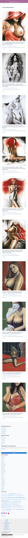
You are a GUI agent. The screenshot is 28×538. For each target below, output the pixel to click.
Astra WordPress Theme (21, 534)
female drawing (15, 497)
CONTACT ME (6, 522)
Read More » (3, 132)
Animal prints (3, 439)
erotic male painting (21, 495)
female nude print (24, 499)
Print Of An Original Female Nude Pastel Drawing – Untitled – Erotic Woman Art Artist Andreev (12, 373)
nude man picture (3, 509)
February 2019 (3, 488)
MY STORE (6, 519)
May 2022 (2, 475)
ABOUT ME (6, 521)
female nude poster (20, 499)
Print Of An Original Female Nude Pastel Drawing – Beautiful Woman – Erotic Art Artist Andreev (12, 333)
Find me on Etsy (3, 516)
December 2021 (3, 481)
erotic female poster (4, 495)
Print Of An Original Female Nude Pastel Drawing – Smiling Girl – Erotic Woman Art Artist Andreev (12, 292)
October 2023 (3, 467)
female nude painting (15, 499)
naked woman (9, 504)
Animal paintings (3, 430)
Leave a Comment (4, 129)
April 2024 (2, 461)
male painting (13, 502)
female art (10, 497)
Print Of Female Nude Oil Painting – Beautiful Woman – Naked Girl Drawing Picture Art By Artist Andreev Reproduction (13, 210)
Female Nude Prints (9, 129)
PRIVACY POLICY (6, 528)
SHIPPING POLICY (6, 526)
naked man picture (4, 504)
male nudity (8, 502)
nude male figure (14, 507)
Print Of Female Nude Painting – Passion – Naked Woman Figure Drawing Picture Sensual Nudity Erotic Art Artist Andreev (14, 85)
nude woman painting (13, 509)
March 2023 (2, 468)
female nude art (3, 499)
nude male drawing (9, 507)
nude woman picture (20, 509)
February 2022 (3, 479)
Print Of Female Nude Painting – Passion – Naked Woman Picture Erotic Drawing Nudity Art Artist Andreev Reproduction (14, 168)
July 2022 (2, 473)
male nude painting (4, 502)
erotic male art (10, 495)
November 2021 (3, 482)
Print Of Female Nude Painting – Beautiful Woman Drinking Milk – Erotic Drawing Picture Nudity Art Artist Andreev (13, 126)
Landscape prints (3, 440)
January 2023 (3, 469)
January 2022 (3, 480)
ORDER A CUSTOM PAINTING (6, 523)
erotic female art (12, 493)
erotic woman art (4, 497)
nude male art (4, 507)
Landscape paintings (3, 431)
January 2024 (3, 463)
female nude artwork (9, 499)
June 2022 (2, 474)
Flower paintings (3, 432)
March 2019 (2, 487)
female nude (21, 497)
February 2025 (3, 456)
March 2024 (2, 462)
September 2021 (3, 485)
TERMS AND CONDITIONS (6, 529)
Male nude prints (3, 437)
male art (15, 501)
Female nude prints (3, 438)
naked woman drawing (15, 504)
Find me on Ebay (3, 515)
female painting (5, 501)
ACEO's (2, 444)
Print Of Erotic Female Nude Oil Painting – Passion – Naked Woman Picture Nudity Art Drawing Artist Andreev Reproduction (13, 251)
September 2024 (3, 457)
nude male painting (18, 507)
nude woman (8, 509)
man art (16, 502)
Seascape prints (3, 443)
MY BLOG (6, 520)
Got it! (7, 534)
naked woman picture (6, 505)
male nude (19, 501)
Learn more (5, 533)
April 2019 (2, 486)
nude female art (18, 505)
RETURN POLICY (6, 527)
